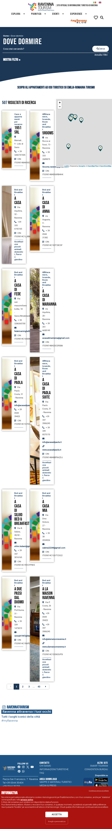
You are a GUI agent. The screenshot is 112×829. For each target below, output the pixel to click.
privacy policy (27, 800)
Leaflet (66, 166)
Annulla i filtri (101, 55)
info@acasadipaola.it (24, 405)
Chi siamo (45, 765)
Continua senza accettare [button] (99, 791)
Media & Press (48, 785)
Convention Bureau (96, 769)
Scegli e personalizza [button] (56, 821)
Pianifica (36, 14)
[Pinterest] (19, 771)
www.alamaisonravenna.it (54, 647)
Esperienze (76, 14)
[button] (101, 17)
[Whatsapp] (23, 771)
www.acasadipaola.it (51, 450)
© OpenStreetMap (105, 166)
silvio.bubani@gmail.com (25, 546)
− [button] (60, 106)
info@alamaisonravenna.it (54, 639)
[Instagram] (23, 767)
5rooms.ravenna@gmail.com (55, 167)
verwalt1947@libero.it (24, 636)
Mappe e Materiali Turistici (55, 782)
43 (39, 686)
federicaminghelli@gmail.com (28, 331)
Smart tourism (99, 765)
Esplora (15, 14)
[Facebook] (19, 767)
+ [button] (60, 102)
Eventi (55, 14)
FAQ (42, 772)
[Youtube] (32, 767)
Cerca (102, 48)
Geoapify (82, 166)
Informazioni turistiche (54, 769)
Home (6, 36)
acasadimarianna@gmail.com (55, 338)
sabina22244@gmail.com (53, 548)
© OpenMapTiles (92, 166)
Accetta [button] (57, 814)
